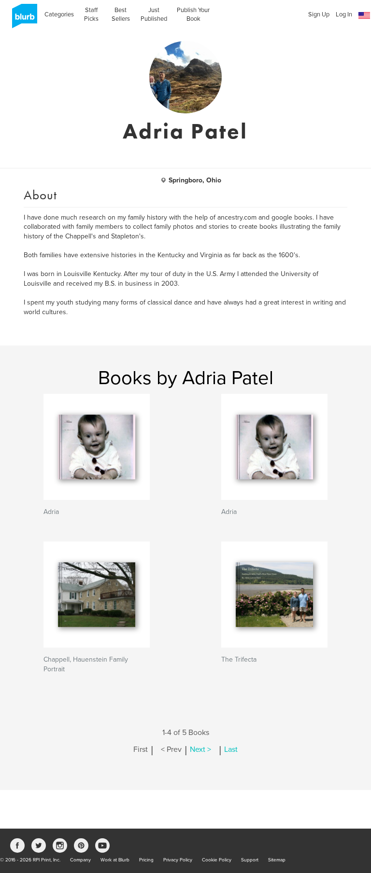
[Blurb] (21, 19)
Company (80, 860)
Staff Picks (91, 14)
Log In (344, 14)
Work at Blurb (114, 860)
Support (249, 860)
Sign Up (318, 14)
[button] (364, 16)
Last (231, 749)
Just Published (154, 14)
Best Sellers (121, 14)
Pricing (146, 860)
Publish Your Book (193, 14)
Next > (200, 749)
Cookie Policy (216, 860)
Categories (59, 14)
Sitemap (276, 860)
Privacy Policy (177, 860)
